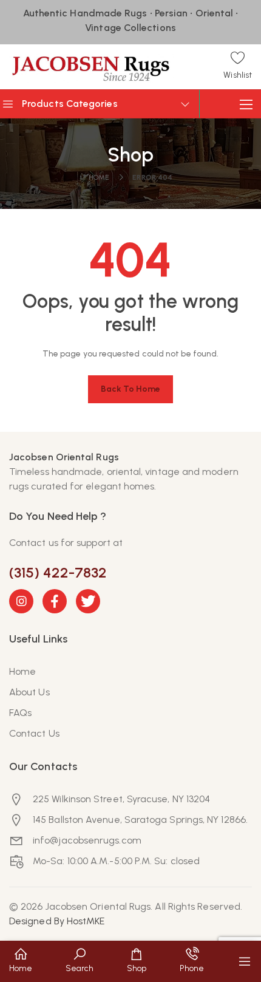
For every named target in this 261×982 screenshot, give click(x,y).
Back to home (131, 389)
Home (99, 177)
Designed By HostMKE (57, 921)
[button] (237, 66)
